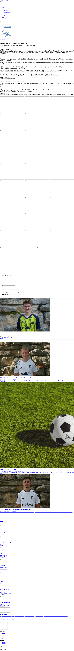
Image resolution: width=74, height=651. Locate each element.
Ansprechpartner (6, 10)
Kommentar (4, 285)
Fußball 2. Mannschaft (7, 4)
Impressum (3, 643)
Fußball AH (6, 6)
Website (3, 290)
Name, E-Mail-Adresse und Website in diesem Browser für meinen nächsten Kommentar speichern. (19, 292)
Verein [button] (3, 31)
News (12, 337)
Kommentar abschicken (5, 294)
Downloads (6, 11)
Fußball (3, 25)
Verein (3, 9)
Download (1, 338)
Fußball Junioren (6, 5)
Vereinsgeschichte (7, 12)
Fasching (3, 8)
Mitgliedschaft (6, 36)
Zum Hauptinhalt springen (4, 0)
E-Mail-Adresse (5, 288)
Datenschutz (4, 644)
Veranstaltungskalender (7, 35)
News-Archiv (6, 14)
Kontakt (5, 15)
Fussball (3, 633)
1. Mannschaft (6, 337)
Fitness (3, 7)
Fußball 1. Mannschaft (7, 26)
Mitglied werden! (5, 18)
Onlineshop (4, 17)
